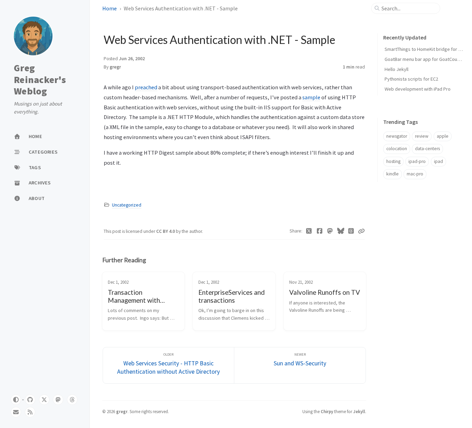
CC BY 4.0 (166, 231)
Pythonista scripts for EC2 (411, 79)
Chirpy (327, 411)
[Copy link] (361, 231)
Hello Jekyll (396, 69)
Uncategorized (126, 205)
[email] (16, 412)
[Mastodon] (330, 231)
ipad (438, 161)
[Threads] (351, 231)
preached (146, 87)
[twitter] (44, 399)
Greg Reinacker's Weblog (40, 79)
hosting (393, 161)
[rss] (30, 412)
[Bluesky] (341, 231)
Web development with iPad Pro (418, 89)
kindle (392, 174)
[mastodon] (58, 399)
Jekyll (359, 411)
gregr (115, 67)
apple (443, 136)
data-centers (427, 149)
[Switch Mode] (16, 399)
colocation (396, 149)
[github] (30, 399)
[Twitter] (309, 231)
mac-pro (415, 174)
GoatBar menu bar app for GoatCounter (425, 59)
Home (109, 8)
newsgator (396, 136)
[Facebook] (320, 231)
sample (311, 97)
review (421, 136)
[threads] (72, 399)
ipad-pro (417, 161)
